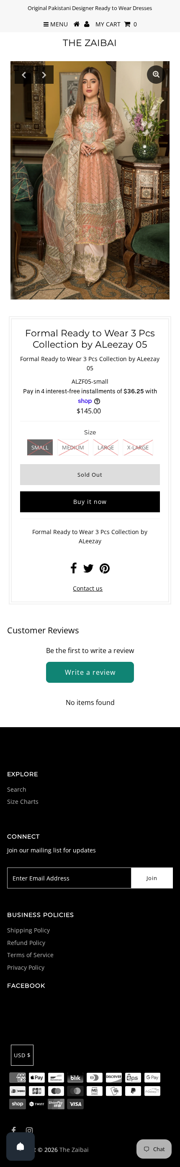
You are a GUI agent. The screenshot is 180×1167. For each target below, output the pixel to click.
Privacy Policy (25, 967)
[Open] (20, 1146)
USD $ (22, 1055)
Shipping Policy (28, 930)
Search (16, 789)
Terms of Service (30, 955)
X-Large (138, 447)
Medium (73, 447)
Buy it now (90, 502)
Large (106, 447)
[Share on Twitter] (88, 570)
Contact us (88, 588)
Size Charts (23, 802)
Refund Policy (26, 943)
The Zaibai (90, 43)
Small (40, 447)
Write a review (90, 672)
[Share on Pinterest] (105, 570)
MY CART (116, 24)
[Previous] (24, 74)
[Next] (44, 74)
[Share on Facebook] (73, 570)
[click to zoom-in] (156, 74)
